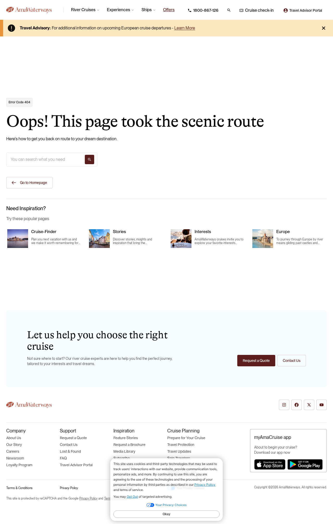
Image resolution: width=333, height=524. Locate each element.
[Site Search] (229, 10)
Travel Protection (180, 444)
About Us (13, 438)
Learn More (184, 27)
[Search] (89, 159)
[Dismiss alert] (324, 28)
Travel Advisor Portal (76, 465)
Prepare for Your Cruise (186, 438)
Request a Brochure (129, 444)
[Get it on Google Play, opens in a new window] (305, 464)
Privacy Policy (69, 488)
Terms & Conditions (19, 488)
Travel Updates (179, 451)
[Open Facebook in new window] (296, 405)
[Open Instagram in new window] (284, 405)
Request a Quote (73, 438)
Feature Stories (125, 438)
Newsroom (15, 458)
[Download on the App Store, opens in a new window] (269, 464)
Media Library (124, 451)
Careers (12, 451)
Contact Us (69, 444)
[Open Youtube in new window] (321, 405)
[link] (169, 10)
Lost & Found (70, 451)
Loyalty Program (19, 465)
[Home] (32, 10)
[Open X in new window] (309, 405)
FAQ (63, 458)
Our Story (14, 444)
